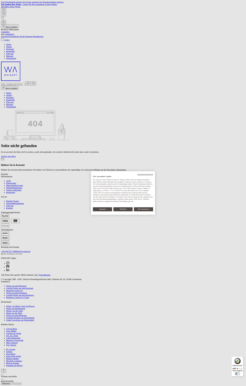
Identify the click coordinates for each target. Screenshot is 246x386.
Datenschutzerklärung (145, 174)
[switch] (237, 373)
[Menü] (241, 358)
